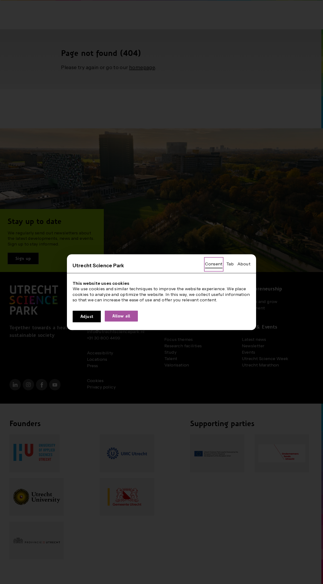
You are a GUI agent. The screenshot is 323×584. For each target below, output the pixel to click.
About (243, 264)
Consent (214, 264)
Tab (230, 264)
